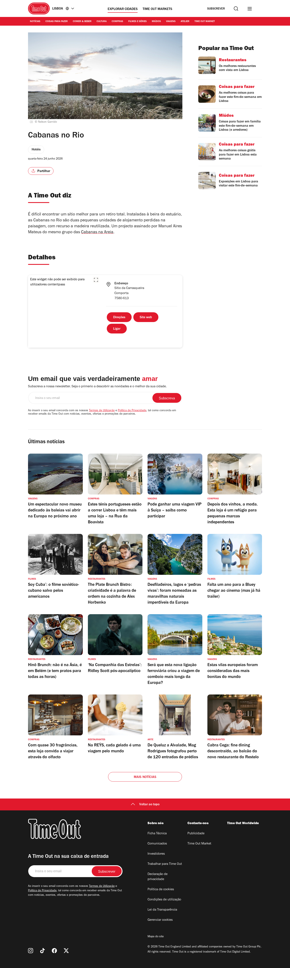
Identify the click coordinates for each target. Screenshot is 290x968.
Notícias (35, 21)
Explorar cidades (123, 9)
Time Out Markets (157, 9)
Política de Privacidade (132, 410)
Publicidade (195, 833)
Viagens (171, 21)
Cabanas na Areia (97, 233)
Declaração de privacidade (158, 877)
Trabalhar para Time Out (165, 864)
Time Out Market (204, 21)
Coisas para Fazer (56, 21)
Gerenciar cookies (160, 920)
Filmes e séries (137, 21)
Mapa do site (156, 936)
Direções (119, 317)
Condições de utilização (164, 899)
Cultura (102, 21)
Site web (146, 317)
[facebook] (54, 950)
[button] (96, 280)
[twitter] (66, 950)
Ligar (116, 329)
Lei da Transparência (162, 910)
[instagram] (30, 950)
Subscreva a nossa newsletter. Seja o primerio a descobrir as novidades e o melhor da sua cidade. (97, 386)
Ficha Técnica (157, 833)
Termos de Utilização (102, 410)
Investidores (156, 854)
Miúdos (156, 21)
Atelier (185, 21)
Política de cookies (161, 889)
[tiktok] (42, 950)
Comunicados (157, 844)
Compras (117, 21)
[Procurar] (236, 8)
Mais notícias (145, 777)
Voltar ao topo (149, 804)
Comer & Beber (82, 21)
